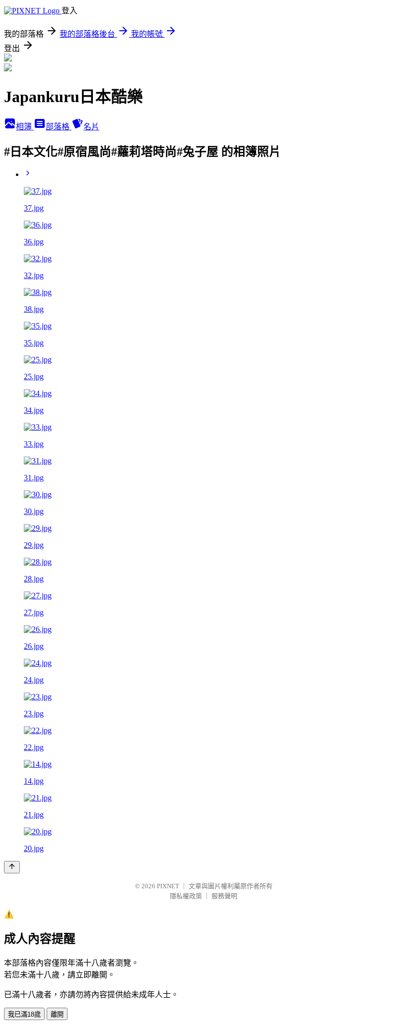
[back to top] (12, 867)
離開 (57, 1014)
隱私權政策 (186, 896)
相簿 (25, 126)
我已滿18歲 (24, 1014)
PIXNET (168, 886)
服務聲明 (224, 896)
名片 (91, 126)
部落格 (58, 126)
